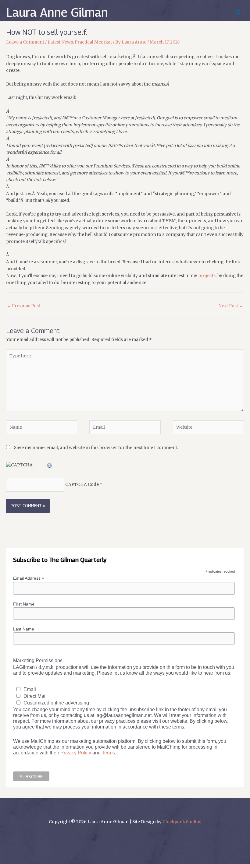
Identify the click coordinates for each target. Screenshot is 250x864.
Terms (108, 752)
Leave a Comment (25, 42)
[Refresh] (49, 465)
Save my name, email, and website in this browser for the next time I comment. (96, 447)
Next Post (230, 305)
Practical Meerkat (93, 42)
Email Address (28, 578)
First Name (23, 604)
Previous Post (23, 305)
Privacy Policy (75, 752)
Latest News (60, 42)
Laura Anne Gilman (57, 12)
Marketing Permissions (37, 660)
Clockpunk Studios (181, 821)
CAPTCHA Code (82, 484)
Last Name (23, 629)
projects (207, 275)
